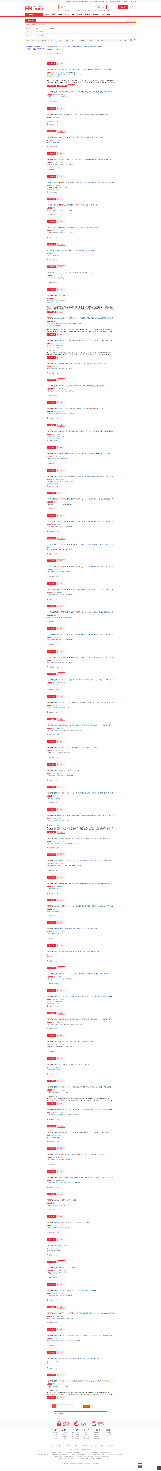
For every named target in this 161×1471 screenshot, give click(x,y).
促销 (97, 40)
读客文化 (60, 74)
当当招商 (67, 1446)
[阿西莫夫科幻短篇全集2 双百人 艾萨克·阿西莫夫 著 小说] (35, 778)
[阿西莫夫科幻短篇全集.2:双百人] (35, 304)
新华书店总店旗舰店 (54, 825)
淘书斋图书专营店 (53, 463)
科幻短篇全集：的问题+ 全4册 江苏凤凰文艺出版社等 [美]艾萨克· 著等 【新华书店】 (78, 838)
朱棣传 (89, 10)
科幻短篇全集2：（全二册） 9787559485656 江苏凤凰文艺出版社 (70, 1041)
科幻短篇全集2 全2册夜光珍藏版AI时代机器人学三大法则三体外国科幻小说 (73, 928)
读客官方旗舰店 (53, 350)
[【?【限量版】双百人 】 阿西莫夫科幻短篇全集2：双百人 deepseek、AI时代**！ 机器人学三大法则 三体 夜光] (35, 507)
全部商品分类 (30, 14)
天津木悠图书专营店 (54, 735)
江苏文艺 (58, 142)
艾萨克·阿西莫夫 (40, 35)
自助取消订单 (75, 1436)
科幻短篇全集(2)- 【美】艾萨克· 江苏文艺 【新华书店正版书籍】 (73, 747)
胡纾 (61, 165)
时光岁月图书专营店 (54, 418)
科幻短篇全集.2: (56, 295)
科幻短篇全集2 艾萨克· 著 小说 (63, 770)
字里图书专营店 (53, 780)
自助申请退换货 (98, 1434)
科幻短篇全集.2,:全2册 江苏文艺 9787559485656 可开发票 (68, 1064)
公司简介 (50, 1446)
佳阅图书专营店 (53, 1323)
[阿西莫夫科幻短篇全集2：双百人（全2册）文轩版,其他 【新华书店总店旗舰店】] (35, 824)
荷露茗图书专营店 (53, 1209)
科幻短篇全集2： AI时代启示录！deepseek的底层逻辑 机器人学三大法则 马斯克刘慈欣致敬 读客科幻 (80, 725)
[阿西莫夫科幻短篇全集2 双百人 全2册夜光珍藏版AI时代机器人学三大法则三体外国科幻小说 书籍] (35, 145)
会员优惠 (55, 1438)
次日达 (86, 1434)
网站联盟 (59, 1446)
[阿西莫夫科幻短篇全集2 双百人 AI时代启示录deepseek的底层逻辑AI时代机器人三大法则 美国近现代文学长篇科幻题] (35, 1186)
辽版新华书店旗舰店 (54, 689)
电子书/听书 (52, 28)
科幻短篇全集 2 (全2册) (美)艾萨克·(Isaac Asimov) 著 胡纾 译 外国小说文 (75, 1155)
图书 (47, 14)
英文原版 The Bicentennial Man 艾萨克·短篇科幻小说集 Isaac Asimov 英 (72, 250)
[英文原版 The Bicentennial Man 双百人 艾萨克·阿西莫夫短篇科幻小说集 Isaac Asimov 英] (35, 258)
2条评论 (57, 189)
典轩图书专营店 (53, 1074)
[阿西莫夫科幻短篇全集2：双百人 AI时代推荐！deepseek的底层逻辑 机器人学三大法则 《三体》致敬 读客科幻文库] (35, 349)
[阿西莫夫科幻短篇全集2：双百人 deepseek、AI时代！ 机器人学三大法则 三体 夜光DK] (35, 1299)
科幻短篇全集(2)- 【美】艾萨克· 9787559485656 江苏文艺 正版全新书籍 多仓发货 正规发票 (80, 680)
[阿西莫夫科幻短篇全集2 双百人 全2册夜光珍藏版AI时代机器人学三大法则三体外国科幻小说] (35, 937)
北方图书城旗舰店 (53, 870)
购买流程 (55, 1432)
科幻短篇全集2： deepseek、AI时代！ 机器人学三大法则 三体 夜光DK (71, 1290)
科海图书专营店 (53, 441)
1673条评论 (58, 76)
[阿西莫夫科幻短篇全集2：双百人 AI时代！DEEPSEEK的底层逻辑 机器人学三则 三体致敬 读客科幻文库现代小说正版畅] (35, 1140)
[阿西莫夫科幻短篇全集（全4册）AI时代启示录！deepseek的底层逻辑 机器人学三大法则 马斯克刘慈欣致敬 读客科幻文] (35, 326)
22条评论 (57, 302)
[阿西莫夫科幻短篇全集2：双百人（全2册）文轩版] (35, 1208)
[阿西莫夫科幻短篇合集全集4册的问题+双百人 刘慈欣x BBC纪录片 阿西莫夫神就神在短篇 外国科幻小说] (35, 371)
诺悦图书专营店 (53, 1029)
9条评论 (57, 483)
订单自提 (86, 1436)
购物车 (86, 1)
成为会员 (78, 1)
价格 (50, 40)
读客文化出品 (61, 730)
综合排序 (28, 40)
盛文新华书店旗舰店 (54, 757)
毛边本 (109, 14)
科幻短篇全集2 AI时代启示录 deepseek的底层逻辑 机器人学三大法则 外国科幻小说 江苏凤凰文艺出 (80, 92)
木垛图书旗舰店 (53, 192)
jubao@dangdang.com (103, 1456)
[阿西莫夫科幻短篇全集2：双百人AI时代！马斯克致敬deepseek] (35, 959)
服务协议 (55, 1436)
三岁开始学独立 (65, 10)
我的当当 (104, 1)
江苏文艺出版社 (40, 32)
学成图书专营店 (53, 101)
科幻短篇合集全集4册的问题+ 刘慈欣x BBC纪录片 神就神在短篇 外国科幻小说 (76, 363)
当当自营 (83, 40)
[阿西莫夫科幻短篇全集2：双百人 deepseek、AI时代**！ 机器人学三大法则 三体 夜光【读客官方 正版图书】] (35, 982)
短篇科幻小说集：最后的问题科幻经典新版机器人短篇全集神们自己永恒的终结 (74, 46)
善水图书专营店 (53, 599)
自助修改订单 (75, 1438)
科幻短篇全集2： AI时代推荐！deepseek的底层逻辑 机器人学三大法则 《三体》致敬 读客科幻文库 (80, 340)
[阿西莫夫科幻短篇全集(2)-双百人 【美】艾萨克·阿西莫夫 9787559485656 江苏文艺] (35, 688)
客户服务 (125, 1)
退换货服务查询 (98, 1432)
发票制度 (55, 1434)
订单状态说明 (75, 1434)
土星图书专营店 (53, 237)
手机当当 (85, 1446)
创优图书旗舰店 (53, 1051)
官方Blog (93, 1446)
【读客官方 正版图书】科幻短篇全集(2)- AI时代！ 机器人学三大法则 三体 (73, 205)
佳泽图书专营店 (53, 1277)
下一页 (69, 1406)
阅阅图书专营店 (53, 1164)
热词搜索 (110, 1446)
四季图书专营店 (53, 961)
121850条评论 (58, 54)
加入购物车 (52, 63)
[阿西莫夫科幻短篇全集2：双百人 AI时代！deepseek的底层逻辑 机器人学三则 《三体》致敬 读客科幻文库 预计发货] (35, 801)
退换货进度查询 (98, 1436)
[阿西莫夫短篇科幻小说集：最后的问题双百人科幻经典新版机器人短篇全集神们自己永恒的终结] (35, 55)
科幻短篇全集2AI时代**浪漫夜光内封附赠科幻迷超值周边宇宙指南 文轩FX (76, 386)
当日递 (86, 1432)
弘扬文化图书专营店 (54, 373)
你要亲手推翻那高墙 (75, 10)
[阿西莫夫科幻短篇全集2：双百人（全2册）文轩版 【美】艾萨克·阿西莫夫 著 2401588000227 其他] (35, 711)
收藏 (61, 63)
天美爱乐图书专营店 (54, 915)
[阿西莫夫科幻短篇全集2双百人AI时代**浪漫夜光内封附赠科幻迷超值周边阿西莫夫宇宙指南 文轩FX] (35, 394)
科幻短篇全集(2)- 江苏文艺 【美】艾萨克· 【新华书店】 (70, 1222)
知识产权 (102, 1446)
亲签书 (60, 14)
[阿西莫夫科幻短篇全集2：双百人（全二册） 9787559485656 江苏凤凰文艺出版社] (35, 1050)
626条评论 (57, 325)
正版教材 (79, 14)
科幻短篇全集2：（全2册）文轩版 (61, 1200)
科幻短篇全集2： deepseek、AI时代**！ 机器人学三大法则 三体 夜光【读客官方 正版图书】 (78, 974)
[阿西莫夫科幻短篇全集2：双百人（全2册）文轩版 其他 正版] (35, 1389)
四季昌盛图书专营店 (54, 667)
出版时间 (44, 40)
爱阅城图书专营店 (53, 1096)
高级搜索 (109, 10)
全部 (27, 24)
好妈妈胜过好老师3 (97, 10)
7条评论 (57, 167)
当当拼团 (112, 1)
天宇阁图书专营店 (53, 1390)
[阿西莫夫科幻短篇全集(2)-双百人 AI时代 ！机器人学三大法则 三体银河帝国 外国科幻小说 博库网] (35, 168)
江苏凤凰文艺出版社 (77, 74)
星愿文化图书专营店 (54, 621)
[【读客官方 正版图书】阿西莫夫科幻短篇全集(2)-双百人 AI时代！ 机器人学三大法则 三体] (35, 190)
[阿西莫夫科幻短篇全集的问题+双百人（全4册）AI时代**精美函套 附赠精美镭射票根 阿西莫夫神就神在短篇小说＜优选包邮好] (35, 892)
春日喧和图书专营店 (54, 576)
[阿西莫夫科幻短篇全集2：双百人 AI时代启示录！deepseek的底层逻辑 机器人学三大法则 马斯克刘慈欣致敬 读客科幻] (35, 77)
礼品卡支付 (65, 1434)
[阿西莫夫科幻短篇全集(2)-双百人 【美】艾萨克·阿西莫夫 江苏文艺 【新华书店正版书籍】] (35, 756)
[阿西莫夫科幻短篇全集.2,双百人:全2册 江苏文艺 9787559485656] (35, 1072)
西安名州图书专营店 (54, 531)
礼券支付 (65, 1438)
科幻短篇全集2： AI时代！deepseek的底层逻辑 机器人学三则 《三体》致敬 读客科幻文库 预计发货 (80, 793)
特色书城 (87, 14)
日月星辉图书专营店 (54, 893)
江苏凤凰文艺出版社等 (72, 843)
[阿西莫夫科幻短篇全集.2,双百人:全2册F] (35, 1253)
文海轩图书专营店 (53, 486)
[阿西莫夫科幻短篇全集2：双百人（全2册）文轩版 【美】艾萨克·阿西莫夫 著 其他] (35, 1095)
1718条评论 (58, 121)
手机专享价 (105, 40)
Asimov (48, 278)
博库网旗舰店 (52, 124)
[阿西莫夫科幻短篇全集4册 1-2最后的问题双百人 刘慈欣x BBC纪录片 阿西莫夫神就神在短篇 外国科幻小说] (35, 123)
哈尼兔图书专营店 (53, 1006)
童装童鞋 (95, 14)
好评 (38, 40)
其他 (68, 707)
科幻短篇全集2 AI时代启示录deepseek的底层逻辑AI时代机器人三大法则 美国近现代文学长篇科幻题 (80, 1177)
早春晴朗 (84, 10)
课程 (73, 14)
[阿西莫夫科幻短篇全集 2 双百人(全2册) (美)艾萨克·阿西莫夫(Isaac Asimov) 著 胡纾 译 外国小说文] (35, 1163)
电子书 (67, 14)
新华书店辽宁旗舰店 (54, 848)
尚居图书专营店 (53, 1345)
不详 (48, 956)
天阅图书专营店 (53, 395)
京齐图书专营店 (53, 1300)
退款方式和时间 (98, 1438)
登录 (75, 1)
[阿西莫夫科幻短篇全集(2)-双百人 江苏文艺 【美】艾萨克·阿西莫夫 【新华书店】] (35, 1231)
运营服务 (109, 1434)
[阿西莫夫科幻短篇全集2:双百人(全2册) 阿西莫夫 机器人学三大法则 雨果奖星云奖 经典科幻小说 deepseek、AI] (35, 1321)
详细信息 (51, 402)
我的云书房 (98, 1)
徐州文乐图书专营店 (54, 1187)
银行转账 (65, 1436)
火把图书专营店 (53, 214)
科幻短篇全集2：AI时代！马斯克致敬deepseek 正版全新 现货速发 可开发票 (73, 951)
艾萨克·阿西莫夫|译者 (54, 165)
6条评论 (57, 1003)
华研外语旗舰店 (53, 260)
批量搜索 (130, 21)
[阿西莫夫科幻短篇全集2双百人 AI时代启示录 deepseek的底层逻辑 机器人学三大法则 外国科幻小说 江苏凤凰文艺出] (35, 100)
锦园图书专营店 (53, 508)
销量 (33, 40)
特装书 (54, 14)
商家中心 (109, 1432)
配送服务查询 (75, 1432)
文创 (102, 14)
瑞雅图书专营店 (53, 282)
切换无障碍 (133, 1)
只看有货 (91, 40)
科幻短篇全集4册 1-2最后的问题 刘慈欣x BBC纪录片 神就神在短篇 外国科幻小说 (77, 114)
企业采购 (117, 1)
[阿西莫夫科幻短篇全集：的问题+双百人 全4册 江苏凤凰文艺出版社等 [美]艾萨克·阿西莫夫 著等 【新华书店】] (35, 846)
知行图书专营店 (53, 938)
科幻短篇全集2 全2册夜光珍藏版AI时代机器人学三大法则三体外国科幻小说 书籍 (75, 137)
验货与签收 (86, 1438)
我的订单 (91, 1)
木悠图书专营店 (53, 147)
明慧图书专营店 (53, 554)
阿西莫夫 (49, 97)
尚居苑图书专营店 (53, 644)
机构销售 (76, 1446)
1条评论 (57, 438)
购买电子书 (62, 86)
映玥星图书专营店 (53, 983)
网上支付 (65, 1432)
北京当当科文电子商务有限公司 (67, 1458)
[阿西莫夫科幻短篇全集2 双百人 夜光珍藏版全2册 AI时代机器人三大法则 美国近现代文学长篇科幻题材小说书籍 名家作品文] (35, 484)
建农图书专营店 (53, 1255)
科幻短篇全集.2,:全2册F (58, 1245)
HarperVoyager (56, 255)
